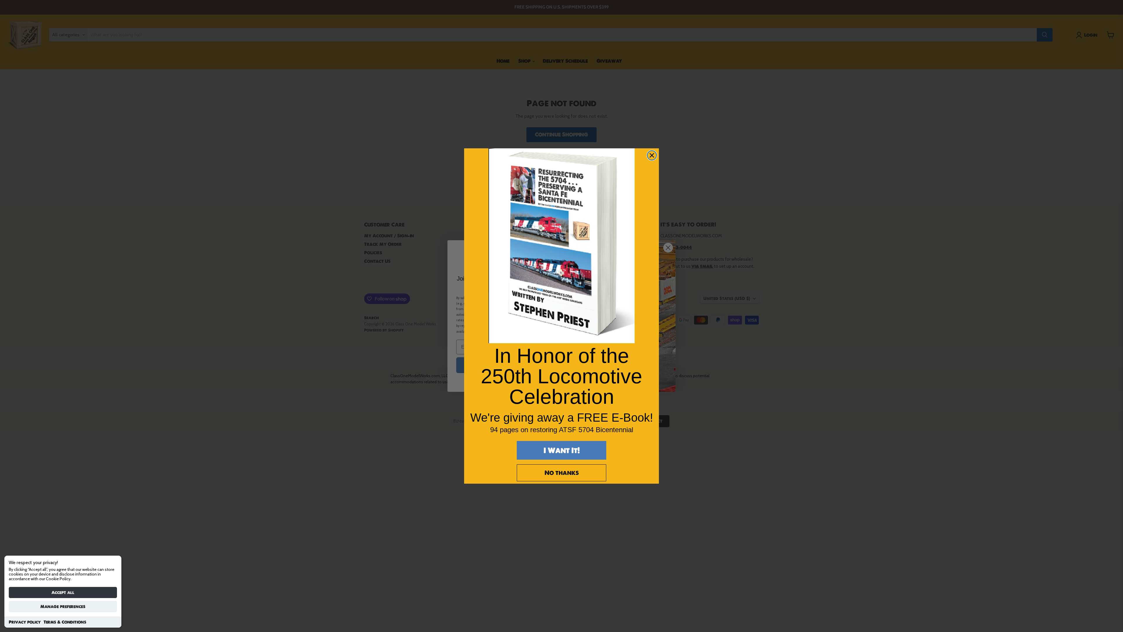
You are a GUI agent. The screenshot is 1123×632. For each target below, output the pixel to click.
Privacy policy (25, 622)
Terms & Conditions (65, 622)
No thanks (562, 472)
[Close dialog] (652, 155)
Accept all (62, 592)
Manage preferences (62, 606)
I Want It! (562, 450)
